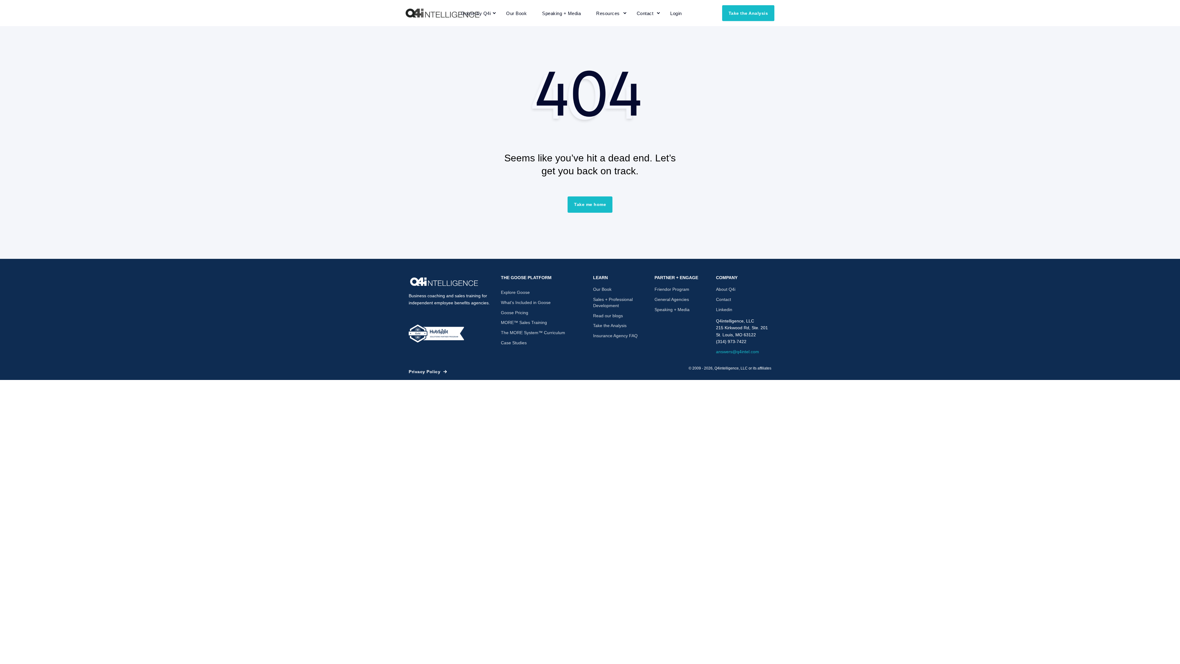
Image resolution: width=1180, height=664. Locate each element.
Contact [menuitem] (723, 299)
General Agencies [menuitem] (672, 299)
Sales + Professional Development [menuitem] (613, 302)
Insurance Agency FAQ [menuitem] (615, 335)
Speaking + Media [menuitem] (672, 309)
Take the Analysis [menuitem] (610, 325)
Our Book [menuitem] (602, 289)
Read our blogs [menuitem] (608, 315)
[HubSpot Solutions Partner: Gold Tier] (436, 333)
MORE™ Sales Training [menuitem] (524, 322)
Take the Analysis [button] (748, 12)
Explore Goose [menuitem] (515, 292)
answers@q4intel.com (737, 351)
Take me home (590, 204)
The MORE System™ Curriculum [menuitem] (533, 332)
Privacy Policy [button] (424, 371)
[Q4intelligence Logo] (444, 282)
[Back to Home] (442, 13)
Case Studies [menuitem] (514, 342)
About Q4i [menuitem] (725, 289)
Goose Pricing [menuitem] (514, 312)
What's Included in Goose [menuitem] (526, 302)
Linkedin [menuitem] (724, 309)
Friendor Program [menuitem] (672, 289)
